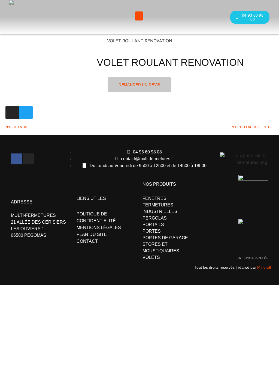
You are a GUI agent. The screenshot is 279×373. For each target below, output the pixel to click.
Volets (151, 257)
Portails (153, 224)
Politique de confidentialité (96, 217)
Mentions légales (99, 227)
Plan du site (92, 234)
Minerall (264, 267)
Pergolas (154, 218)
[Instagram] (28, 158)
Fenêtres (154, 198)
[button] (139, 15)
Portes (151, 231)
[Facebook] (16, 158)
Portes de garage (165, 237)
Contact (87, 241)
